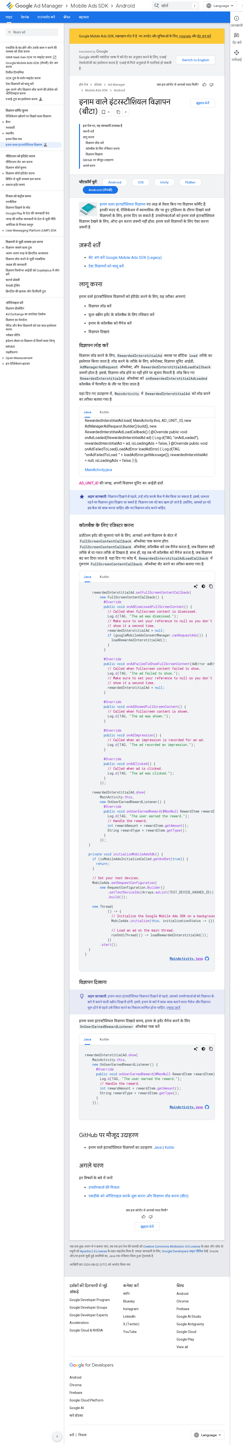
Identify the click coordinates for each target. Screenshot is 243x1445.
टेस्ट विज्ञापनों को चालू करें (106, 266)
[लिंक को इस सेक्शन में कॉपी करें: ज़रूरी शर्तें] (105, 246)
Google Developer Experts (89, 1315)
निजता (82, 1435)
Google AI (77, 1408)
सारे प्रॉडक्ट (76, 1415)
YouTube (130, 1332)
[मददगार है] (204, 84)
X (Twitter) (131, 1324)
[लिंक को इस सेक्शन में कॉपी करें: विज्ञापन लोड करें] (113, 346)
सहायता (84, 17)
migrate (185, 36)
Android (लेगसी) (100, 190)
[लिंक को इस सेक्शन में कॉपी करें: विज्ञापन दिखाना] (111, 983)
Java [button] (87, 412)
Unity (164, 182)
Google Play (185, 1339)
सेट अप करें (204, 36)
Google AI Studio (189, 1316)
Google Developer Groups (88, 1307)
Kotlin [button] (104, 412)
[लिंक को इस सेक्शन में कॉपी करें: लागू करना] (107, 285)
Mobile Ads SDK (89, 6)
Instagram (131, 1309)
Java (158, 1147)
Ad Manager (48, 6)
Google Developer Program (90, 1300)
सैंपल (66, 17)
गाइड (9, 17)
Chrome (183, 1301)
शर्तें (72, 1435)
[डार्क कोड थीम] (203, 586)
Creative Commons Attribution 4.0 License (171, 1246)
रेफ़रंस (25, 17)
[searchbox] (32, 32)
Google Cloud (186, 1332)
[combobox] (175, 5)
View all (182, 1347)
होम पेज (83, 84)
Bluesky (129, 1301)
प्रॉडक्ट (98, 84)
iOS (141, 182)
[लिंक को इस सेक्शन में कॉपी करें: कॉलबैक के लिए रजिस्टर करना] (138, 526)
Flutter (190, 182)
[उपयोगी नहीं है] (211, 84)
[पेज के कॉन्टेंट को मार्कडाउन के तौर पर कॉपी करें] (118, 112)
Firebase (183, 1309)
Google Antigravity (190, 1324)
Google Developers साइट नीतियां (182, 1251)
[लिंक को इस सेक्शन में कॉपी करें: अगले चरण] (108, 1166)
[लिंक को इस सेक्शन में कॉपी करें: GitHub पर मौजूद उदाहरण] (143, 1136)
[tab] (87, 412)
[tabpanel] (147, 776)
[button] (31, 122)
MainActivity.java (98, 470)
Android (125, 6)
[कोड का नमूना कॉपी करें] (211, 586)
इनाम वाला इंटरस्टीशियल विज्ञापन (122, 204)
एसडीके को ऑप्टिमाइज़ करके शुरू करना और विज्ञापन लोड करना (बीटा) (138, 1196)
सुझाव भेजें (202, 103)
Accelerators (79, 1323)
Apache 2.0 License (93, 1251)
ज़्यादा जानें (173, 1008)
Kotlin (169, 1147)
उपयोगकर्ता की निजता (104, 1187)
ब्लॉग (126, 1294)
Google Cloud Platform (86, 1400)
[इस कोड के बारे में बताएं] (196, 586)
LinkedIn (129, 1316)
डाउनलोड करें (46, 17)
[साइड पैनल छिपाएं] (57, 1436)
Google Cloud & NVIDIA (86, 1330)
